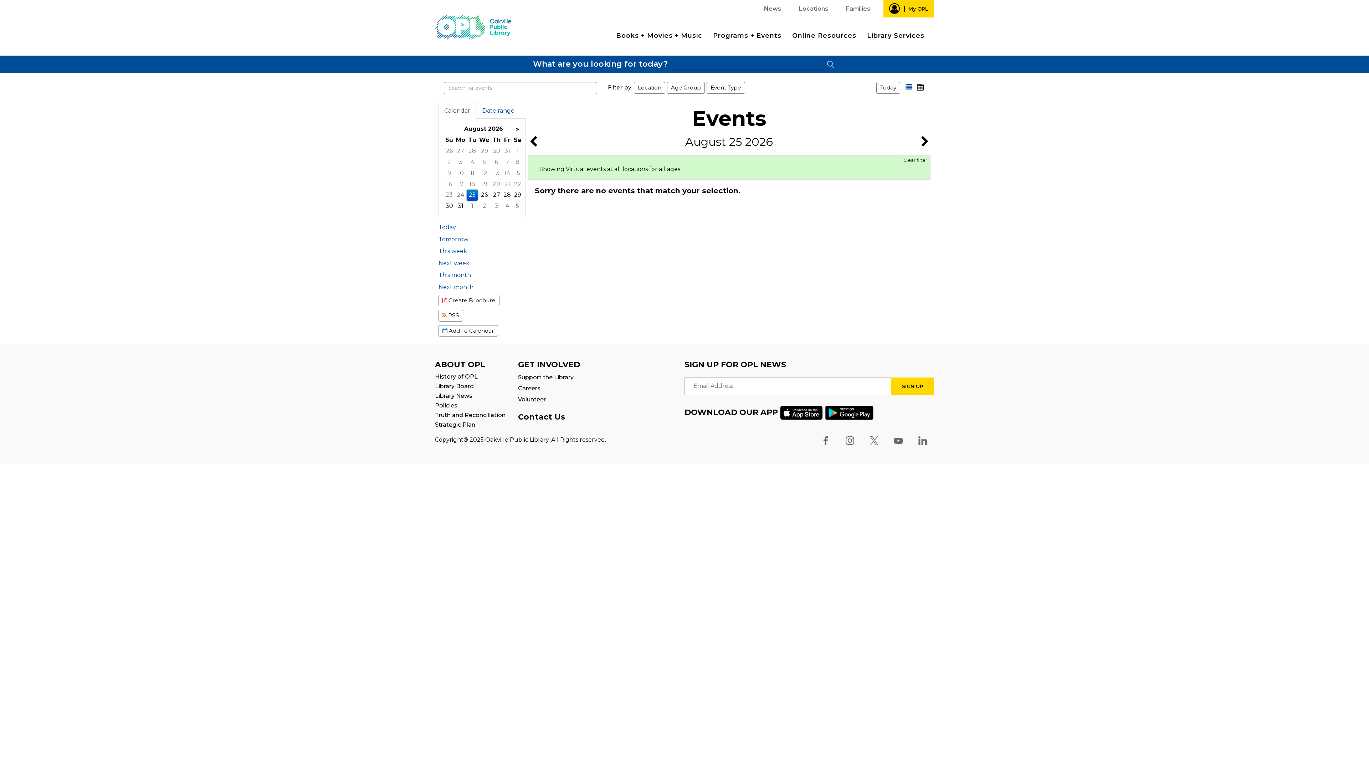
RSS (453, 315)
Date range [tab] (498, 110)
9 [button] (449, 173)
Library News (453, 395)
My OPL (918, 9)
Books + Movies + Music (659, 36)
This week (453, 251)
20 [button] (496, 184)
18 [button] (472, 184)
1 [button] (518, 151)
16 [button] (449, 184)
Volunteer (532, 399)
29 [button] (484, 151)
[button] (909, 87)
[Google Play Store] (849, 412)
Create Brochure (471, 300)
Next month (456, 287)
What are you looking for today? (600, 64)
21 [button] (507, 184)
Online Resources (824, 36)
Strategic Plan (455, 424)
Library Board (454, 386)
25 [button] (472, 194)
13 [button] (496, 173)
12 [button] (484, 173)
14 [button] (507, 173)
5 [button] (484, 162)
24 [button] (460, 194)
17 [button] (460, 184)
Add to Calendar (470, 330)
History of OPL (456, 376)
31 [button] (507, 151)
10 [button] (461, 173)
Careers (529, 388)
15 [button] (517, 173)
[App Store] (801, 412)
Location (649, 87)
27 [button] (460, 151)
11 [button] (472, 173)
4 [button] (472, 162)
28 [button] (472, 151)
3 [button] (460, 162)
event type (726, 87)
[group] (482, 167)
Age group (686, 87)
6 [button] (496, 162)
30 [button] (496, 151)
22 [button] (517, 184)
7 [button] (507, 162)
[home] (473, 27)
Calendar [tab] (457, 110)
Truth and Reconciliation (470, 415)
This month (455, 275)
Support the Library (546, 377)
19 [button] (484, 184)
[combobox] (747, 64)
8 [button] (517, 162)
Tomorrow (453, 239)
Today (888, 87)
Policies (446, 405)
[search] (747, 64)
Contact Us (541, 417)
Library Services (895, 36)
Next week (454, 263)
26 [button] (449, 151)
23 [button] (449, 194)
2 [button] (449, 162)
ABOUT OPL (460, 364)
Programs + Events (747, 36)
